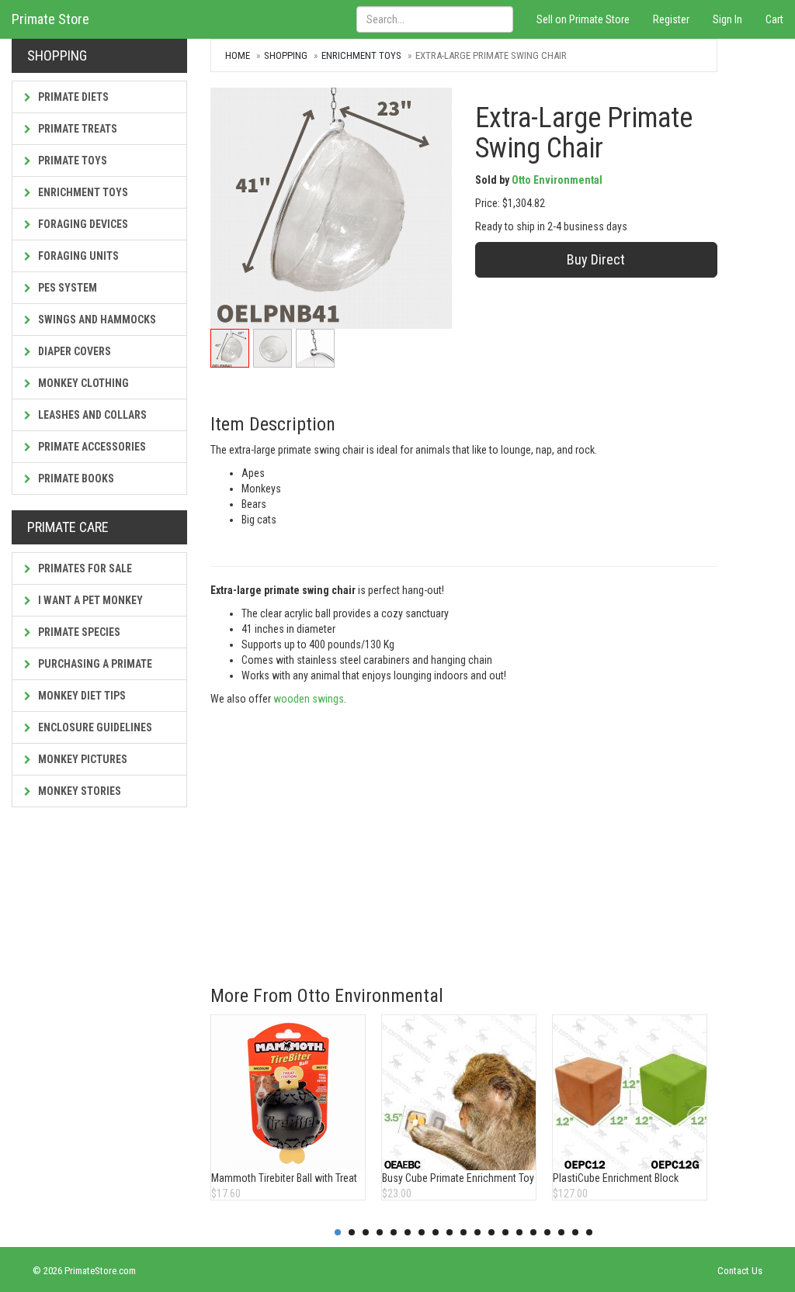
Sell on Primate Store (583, 19)
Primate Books (75, 478)
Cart (774, 19)
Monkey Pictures (81, 759)
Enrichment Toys (82, 192)
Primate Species (78, 632)
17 (561, 1232)
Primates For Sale (84, 568)
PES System (66, 288)
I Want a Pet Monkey (89, 600)
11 (477, 1232)
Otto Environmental (557, 180)
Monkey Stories (78, 791)
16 (547, 1232)
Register (671, 19)
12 (491, 1232)
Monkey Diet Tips (81, 695)
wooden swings (308, 699)
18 (575, 1232)
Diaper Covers (73, 351)
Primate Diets (72, 97)
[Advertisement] (463, 846)
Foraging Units (77, 256)
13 (505, 1232)
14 (519, 1232)
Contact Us (739, 1270)
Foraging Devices (82, 224)
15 (533, 1232)
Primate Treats (76, 129)
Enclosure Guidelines (94, 727)
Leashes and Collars (91, 415)
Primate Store (50, 19)
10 (463, 1232)
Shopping (285, 55)
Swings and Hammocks (96, 319)
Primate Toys (71, 160)
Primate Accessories (91, 446)
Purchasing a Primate (94, 664)
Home (237, 55)
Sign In (727, 19)
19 (589, 1232)
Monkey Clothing (82, 383)
